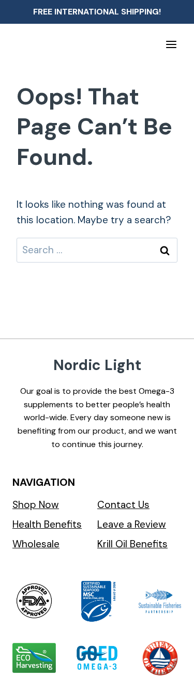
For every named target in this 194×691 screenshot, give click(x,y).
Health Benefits (47, 524)
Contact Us (123, 504)
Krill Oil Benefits (132, 544)
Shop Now (35, 504)
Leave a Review (131, 524)
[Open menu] (171, 44)
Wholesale (35, 544)
